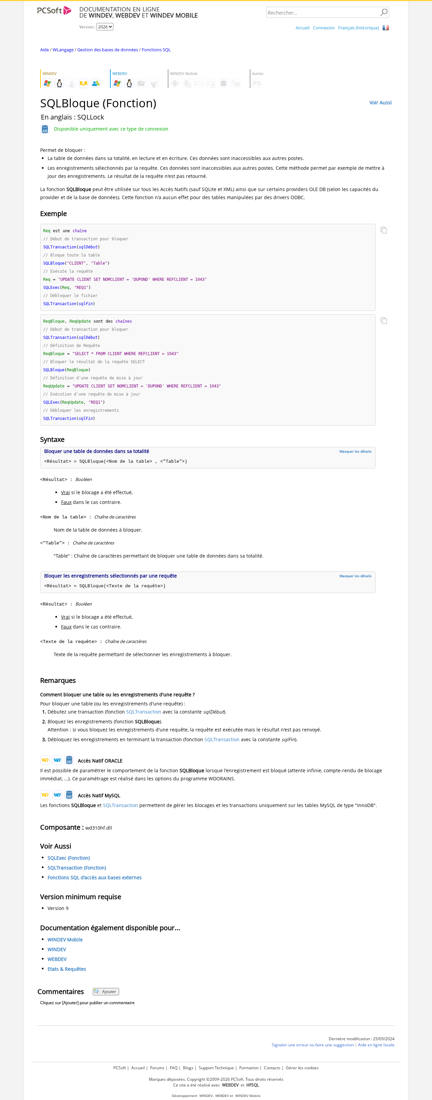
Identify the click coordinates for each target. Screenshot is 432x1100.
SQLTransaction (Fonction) (77, 867)
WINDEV (57, 949)
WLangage (63, 50)
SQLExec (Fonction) (69, 858)
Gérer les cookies (302, 1068)
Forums (157, 1068)
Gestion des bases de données (107, 50)
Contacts (272, 1068)
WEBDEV (57, 959)
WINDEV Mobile (65, 939)
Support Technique (216, 1068)
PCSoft (119, 1068)
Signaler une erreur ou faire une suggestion (313, 1045)
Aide (44, 50)
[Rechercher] (384, 12)
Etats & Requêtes (67, 969)
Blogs (188, 1068)
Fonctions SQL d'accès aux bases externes (95, 877)
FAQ (174, 1068)
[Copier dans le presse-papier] (383, 230)
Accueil (302, 28)
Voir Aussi (381, 102)
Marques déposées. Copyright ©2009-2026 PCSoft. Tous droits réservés (216, 1079)
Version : (88, 27)
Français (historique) (358, 28)
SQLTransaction (143, 711)
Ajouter (109, 991)
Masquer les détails (356, 451)
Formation (249, 1068)
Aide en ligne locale (376, 1045)
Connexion (324, 28)
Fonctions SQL (156, 50)
